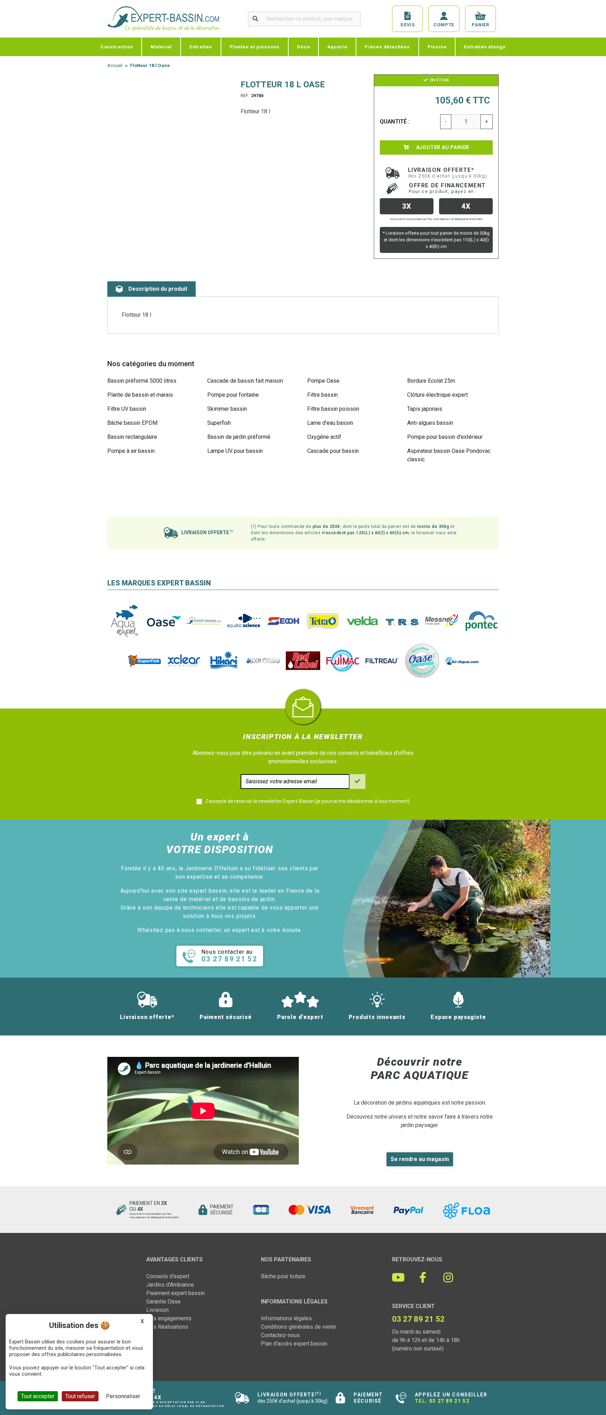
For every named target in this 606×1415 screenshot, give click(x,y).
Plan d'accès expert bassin (294, 1343)
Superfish (219, 423)
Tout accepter (37, 1396)
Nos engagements (168, 1318)
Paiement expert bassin (175, 1293)
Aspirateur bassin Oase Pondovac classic (449, 455)
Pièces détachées (387, 46)
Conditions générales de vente (298, 1326)
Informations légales (286, 1318)
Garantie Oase (163, 1301)
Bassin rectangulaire (132, 437)
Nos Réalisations (167, 1326)
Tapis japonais (424, 408)
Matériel (160, 46)
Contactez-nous (280, 1335)
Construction (116, 46)
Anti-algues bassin (430, 423)
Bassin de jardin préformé (238, 437)
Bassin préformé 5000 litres (141, 380)
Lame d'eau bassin (330, 423)
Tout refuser (80, 1396)
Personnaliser (123, 1396)
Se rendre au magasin (420, 1159)
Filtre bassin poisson (333, 408)
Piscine (437, 46)
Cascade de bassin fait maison (245, 380)
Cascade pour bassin (333, 451)
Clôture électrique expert (437, 394)
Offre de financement (447, 188)
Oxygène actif (324, 437)
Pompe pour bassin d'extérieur (445, 437)
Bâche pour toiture (283, 1276)
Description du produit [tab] (157, 289)
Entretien (200, 46)
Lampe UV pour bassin (235, 451)
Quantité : (395, 121)
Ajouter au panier (442, 147)
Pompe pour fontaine (233, 394)
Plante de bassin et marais (140, 394)
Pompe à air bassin (131, 451)
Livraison (157, 1310)
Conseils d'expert (167, 1276)
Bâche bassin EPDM (132, 423)
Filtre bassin (322, 394)
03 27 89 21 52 (449, 1401)
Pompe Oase (323, 380)
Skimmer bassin (227, 408)
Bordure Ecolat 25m (431, 380)
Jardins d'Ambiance (170, 1284)
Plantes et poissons (255, 46)
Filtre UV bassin (126, 408)
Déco (303, 46)
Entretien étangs (485, 46)
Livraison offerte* (447, 173)
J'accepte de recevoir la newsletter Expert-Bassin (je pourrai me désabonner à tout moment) (307, 801)
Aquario (337, 46)
